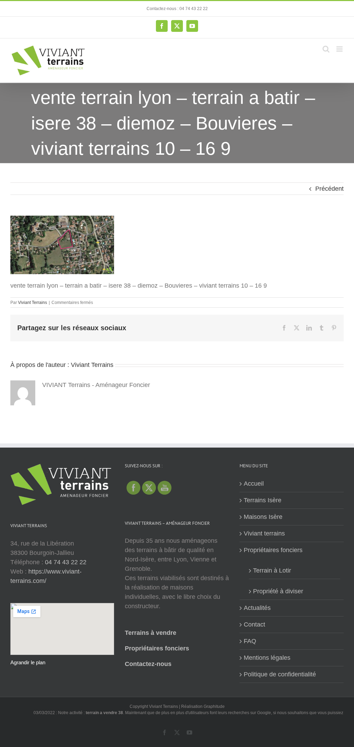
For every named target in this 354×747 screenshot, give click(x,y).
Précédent (329, 188)
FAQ (250, 641)
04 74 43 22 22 (65, 562)
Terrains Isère (262, 500)
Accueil (254, 483)
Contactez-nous (148, 663)
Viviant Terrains (32, 302)
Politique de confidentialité (280, 674)
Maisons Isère (263, 516)
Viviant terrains (264, 533)
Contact (254, 624)
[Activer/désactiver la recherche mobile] (326, 49)
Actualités (257, 607)
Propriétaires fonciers (157, 648)
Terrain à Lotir (272, 570)
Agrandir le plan (27, 662)
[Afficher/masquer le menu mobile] (340, 49)
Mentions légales (267, 657)
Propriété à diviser (278, 591)
